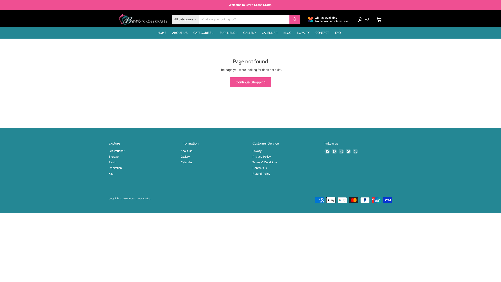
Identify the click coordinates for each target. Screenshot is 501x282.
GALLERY (249, 33)
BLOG (287, 33)
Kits (111, 173)
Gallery (185, 156)
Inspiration (115, 168)
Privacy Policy (261, 156)
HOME (162, 33)
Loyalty (257, 151)
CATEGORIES (202, 33)
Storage (114, 156)
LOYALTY (303, 33)
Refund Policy (261, 173)
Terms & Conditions (265, 162)
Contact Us (259, 168)
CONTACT (322, 33)
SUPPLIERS (228, 33)
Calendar (186, 162)
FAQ (338, 33)
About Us (187, 151)
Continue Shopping (251, 82)
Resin (112, 162)
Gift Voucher (116, 151)
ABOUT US (179, 33)
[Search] (294, 19)
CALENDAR (270, 33)
